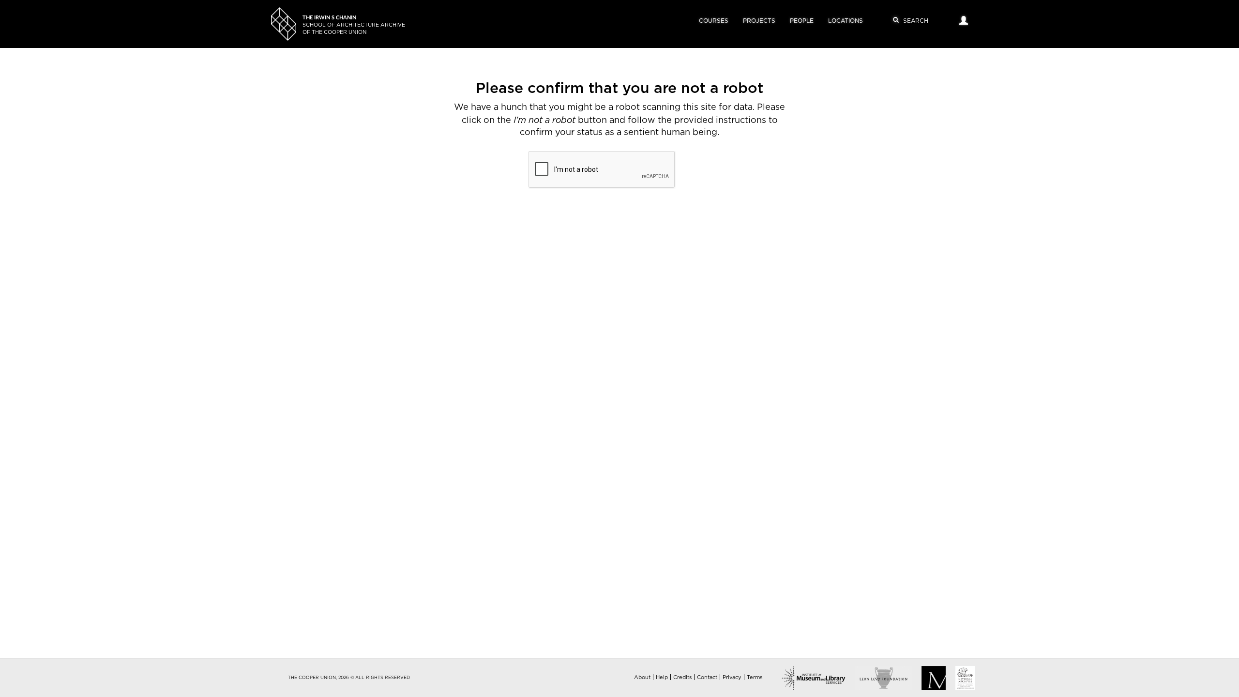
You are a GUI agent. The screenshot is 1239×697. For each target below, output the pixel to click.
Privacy (732, 677)
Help (662, 677)
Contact (707, 677)
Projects (759, 21)
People (802, 21)
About (642, 677)
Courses (713, 21)
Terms (754, 677)
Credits (682, 677)
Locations (845, 21)
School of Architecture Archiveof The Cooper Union (353, 25)
